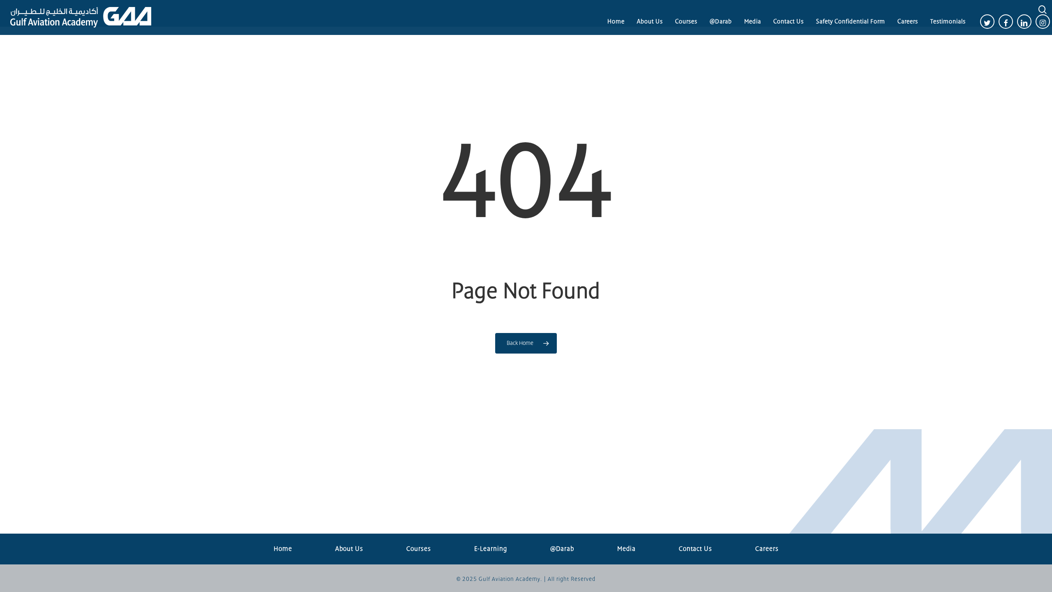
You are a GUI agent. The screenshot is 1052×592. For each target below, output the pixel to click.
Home (283, 549)
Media (626, 549)
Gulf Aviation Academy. (510, 579)
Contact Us (695, 549)
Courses (418, 549)
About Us (349, 549)
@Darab (562, 549)
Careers (767, 549)
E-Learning (490, 549)
